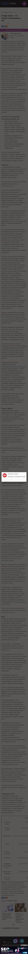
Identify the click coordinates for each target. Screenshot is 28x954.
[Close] (26, 472)
